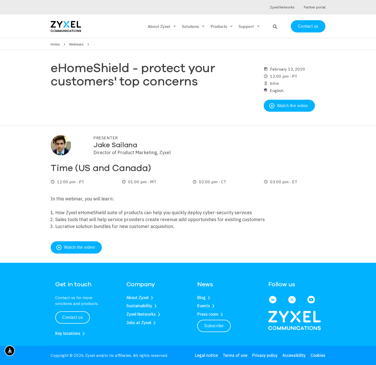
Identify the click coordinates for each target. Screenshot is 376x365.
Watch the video (288, 106)
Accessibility (294, 355)
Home (55, 44)
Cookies (318, 355)
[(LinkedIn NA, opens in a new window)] (273, 300)
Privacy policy (265, 355)
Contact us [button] (72, 317)
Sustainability (139, 305)
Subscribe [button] (214, 326)
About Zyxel (137, 297)
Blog (201, 297)
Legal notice (206, 355)
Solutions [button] (193, 26)
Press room (207, 314)
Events (203, 305)
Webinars (76, 44)
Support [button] (249, 26)
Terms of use (235, 355)
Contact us (308, 26)
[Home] (66, 26)
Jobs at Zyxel (138, 322)
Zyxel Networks (141, 314)
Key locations (67, 333)
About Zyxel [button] (162, 26)
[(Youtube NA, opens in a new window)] (311, 300)
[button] (274, 26)
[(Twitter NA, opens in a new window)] (292, 300)
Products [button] (222, 26)
